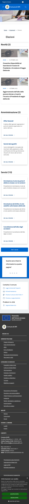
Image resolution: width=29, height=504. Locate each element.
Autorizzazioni (8, 403)
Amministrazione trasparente (12, 475)
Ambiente (6, 398)
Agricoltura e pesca (9, 406)
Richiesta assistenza (9, 467)
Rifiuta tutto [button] (14, 497)
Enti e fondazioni (8, 350)
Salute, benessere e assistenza (12, 401)
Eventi (5, 428)
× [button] (27, 478)
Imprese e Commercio (9, 373)
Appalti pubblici (8, 375)
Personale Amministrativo (11, 355)
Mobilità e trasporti (9, 383)
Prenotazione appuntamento (11, 460)
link (6, 490)
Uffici (5, 347)
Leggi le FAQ (7, 465)
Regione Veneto (6, 2)
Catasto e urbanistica (9, 378)
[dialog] (14, 490)
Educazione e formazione (10, 391)
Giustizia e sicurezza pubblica (12, 393)
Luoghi (5, 426)
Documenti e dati (8, 357)
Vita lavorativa (8, 370)
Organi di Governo (9, 342)
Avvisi (4, 60)
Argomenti (12, 30)
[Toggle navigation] (3, 7)
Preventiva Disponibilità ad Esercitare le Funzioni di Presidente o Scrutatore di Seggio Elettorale (14, 67)
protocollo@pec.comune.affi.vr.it (13, 443)
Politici (5, 352)
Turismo (6, 380)
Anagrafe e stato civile (10, 365)
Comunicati (7, 416)
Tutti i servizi (14, 250)
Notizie (6, 414)
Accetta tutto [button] (14, 494)
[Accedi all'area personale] (22, 2)
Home (5, 30)
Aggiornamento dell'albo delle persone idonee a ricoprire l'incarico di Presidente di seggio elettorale (14, 95)
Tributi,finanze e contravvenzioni (13, 396)
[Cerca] (26, 7)
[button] (14, 501)
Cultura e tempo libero (10, 368)
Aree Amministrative (9, 345)
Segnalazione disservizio (10, 462)
